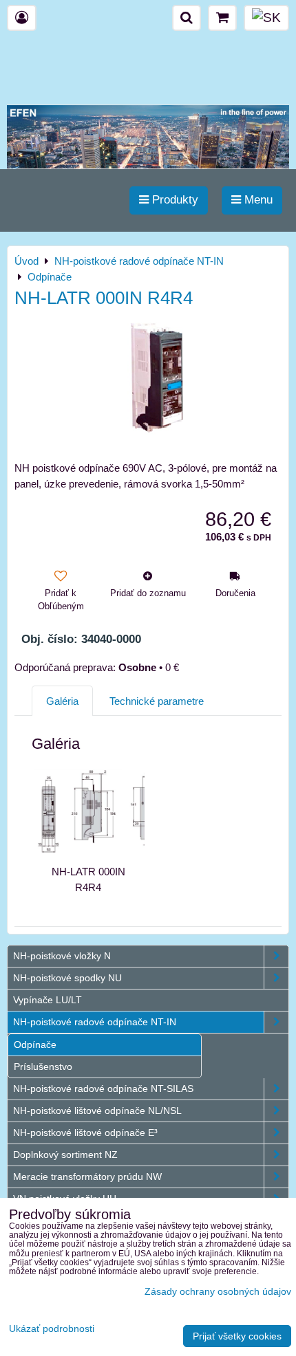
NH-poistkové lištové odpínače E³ (85, 1132)
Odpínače (35, 1044)
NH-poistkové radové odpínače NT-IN (94, 1021)
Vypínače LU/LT (47, 999)
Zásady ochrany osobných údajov (218, 1291)
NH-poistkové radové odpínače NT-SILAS (103, 1088)
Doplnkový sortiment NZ (65, 1154)
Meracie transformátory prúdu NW (87, 1176)
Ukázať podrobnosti (51, 1329)
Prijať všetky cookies (237, 1336)
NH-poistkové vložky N (62, 955)
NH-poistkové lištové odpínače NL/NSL (97, 1110)
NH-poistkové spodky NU (67, 977)
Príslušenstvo (43, 1066)
